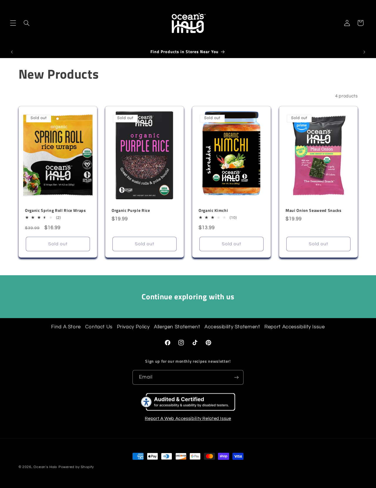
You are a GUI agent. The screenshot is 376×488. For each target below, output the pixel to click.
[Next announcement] (364, 52)
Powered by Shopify (76, 467)
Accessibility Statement (232, 327)
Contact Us (99, 327)
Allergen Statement (178, 327)
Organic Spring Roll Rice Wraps (55, 210)
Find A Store (66, 327)
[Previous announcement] (11, 52)
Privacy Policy (134, 327)
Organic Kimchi (213, 210)
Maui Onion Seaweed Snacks (314, 210)
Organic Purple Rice (131, 210)
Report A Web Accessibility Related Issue (188, 418)
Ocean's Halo (45, 467)
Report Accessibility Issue (294, 327)
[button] (13, 23)
